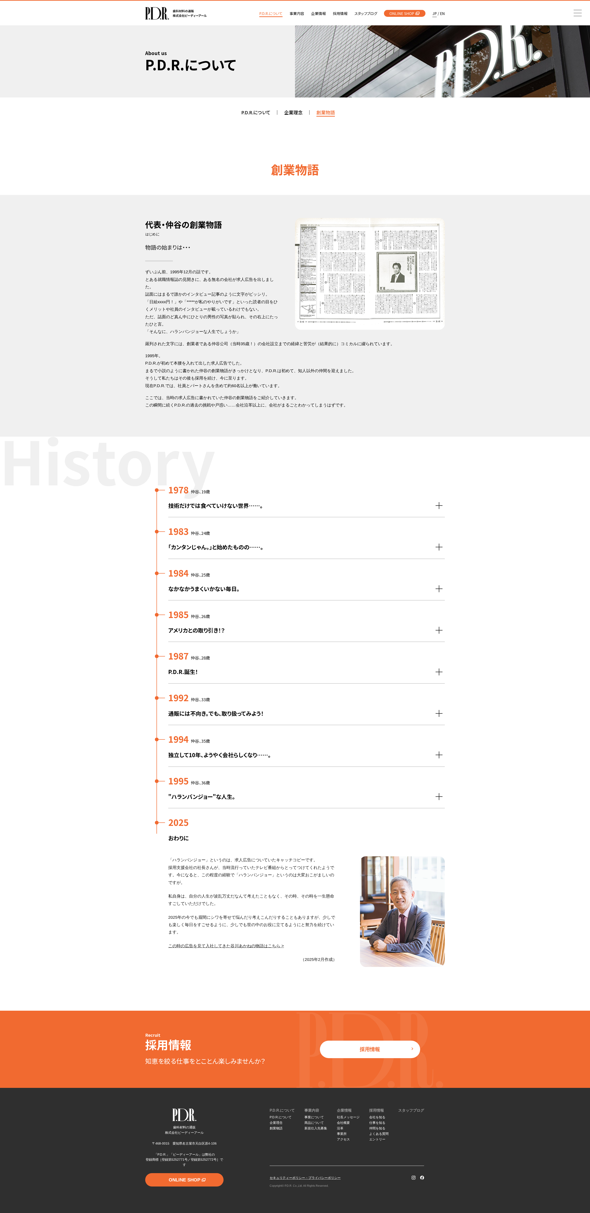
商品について (314, 1123)
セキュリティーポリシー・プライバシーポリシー (305, 1178)
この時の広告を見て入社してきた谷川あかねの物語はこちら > (226, 946)
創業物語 (276, 1128)
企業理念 (276, 1123)
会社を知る (377, 1117)
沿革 (340, 1128)
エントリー (377, 1139)
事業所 (342, 1134)
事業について (314, 1117)
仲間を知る (377, 1128)
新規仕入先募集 (315, 1128)
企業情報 (344, 1110)
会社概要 (343, 1123)
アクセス (343, 1139)
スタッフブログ (411, 1110)
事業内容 (311, 1110)
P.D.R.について (282, 1110)
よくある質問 (379, 1134)
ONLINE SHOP (401, 13)
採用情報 (370, 1049)
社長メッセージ (348, 1117)
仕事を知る (377, 1123)
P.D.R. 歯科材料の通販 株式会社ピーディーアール (176, 13)
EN (442, 13)
